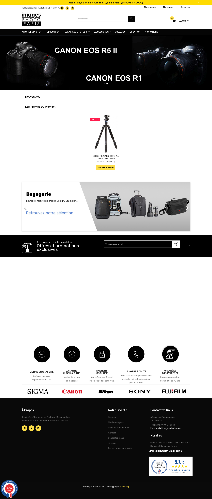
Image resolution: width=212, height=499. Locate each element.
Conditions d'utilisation (119, 427)
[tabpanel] (106, 145)
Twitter (31, 428)
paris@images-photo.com (168, 428)
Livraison (112, 417)
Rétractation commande (120, 448)
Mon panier (168, 7)
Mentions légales (116, 422)
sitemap (112, 443)
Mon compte (150, 7)
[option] (106, 206)
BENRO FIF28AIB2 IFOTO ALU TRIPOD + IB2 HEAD (106, 157)
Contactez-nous (116, 438)
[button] (34, 206)
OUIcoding (124, 486)
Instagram (38, 428)
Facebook (24, 428)
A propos (112, 433)
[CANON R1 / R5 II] (106, 62)
